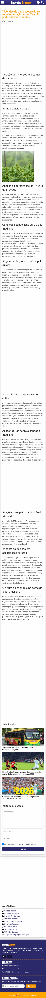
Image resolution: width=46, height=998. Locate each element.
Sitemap (30, 994)
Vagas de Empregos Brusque (16, 935)
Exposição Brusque (12, 916)
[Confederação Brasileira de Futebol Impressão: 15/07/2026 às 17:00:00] (23, 786)
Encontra (21, 2)
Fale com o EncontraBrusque (13, 969)
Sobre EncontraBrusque (11, 965)
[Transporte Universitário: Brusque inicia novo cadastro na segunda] (23, 737)
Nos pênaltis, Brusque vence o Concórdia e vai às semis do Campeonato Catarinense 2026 (21, 773)
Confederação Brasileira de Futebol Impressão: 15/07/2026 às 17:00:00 (20, 798)
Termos (15, 994)
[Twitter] (9, 956)
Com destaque (17, 972)
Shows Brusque (10, 927)
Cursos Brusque (10, 911)
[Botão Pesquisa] (42, 2)
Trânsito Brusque (11, 932)
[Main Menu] (2, 2)
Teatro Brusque (10, 929)
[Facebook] (4, 956)
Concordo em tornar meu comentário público (20, 844)
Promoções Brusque (13, 921)
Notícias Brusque (11, 919)
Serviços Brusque (11, 924)
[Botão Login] (38, 2)
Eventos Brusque (11, 913)
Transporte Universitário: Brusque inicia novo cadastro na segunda (19, 749)
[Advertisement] (23, 47)
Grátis (27, 972)
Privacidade (23, 994)
